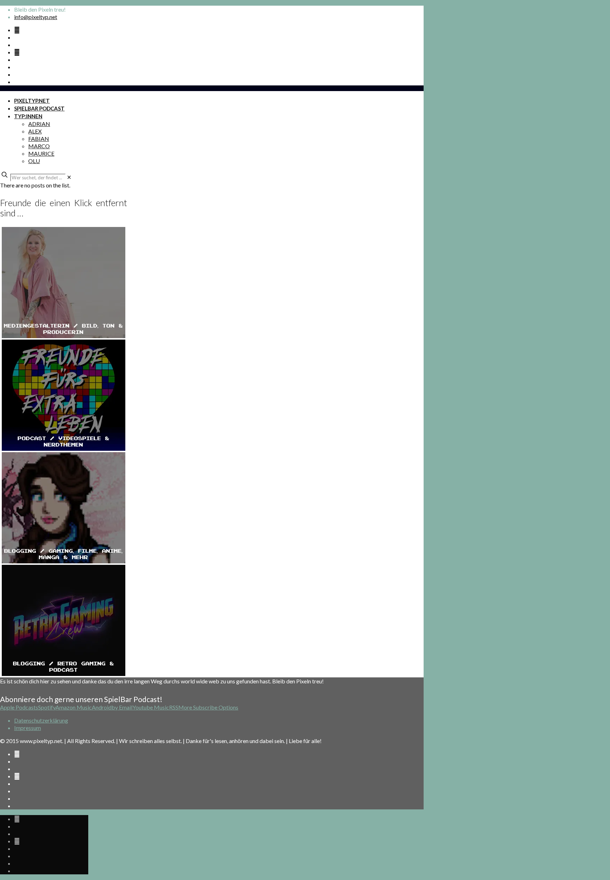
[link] (69, 177)
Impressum (27, 727)
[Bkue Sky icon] (17, 52)
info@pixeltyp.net (35, 16)
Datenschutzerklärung (41, 720)
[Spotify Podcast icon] (17, 29)
